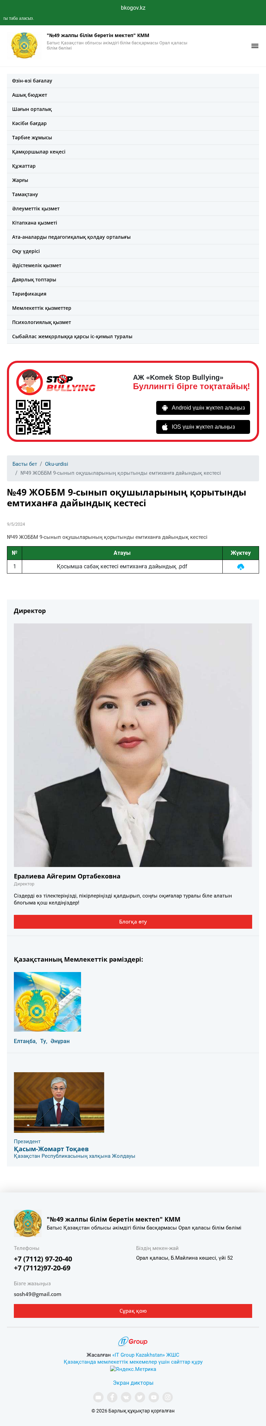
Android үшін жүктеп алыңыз (208, 408)
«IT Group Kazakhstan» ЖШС (145, 1355)
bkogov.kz (133, 8)
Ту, (43, 1041)
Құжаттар (24, 166)
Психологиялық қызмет (41, 322)
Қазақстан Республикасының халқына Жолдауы (74, 1156)
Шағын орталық (32, 109)
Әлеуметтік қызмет (36, 208)
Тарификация (29, 293)
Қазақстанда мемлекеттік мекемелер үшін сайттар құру (133, 1362)
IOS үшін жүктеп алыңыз (203, 427)
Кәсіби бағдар (29, 123)
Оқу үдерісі (26, 251)
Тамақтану (25, 194)
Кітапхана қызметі (34, 222)
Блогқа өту (133, 921)
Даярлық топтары (34, 279)
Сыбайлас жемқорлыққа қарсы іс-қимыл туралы (72, 336)
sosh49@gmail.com (37, 1294)
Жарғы (20, 180)
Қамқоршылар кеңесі (38, 151)
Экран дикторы (133, 1383)
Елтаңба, (25, 1041)
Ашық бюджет (29, 94)
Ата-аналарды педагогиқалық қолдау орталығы (71, 237)
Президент (27, 1141)
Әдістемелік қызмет (36, 265)
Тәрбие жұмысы (32, 137)
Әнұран (60, 1041)
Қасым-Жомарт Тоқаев (51, 1149)
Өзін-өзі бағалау (32, 80)
